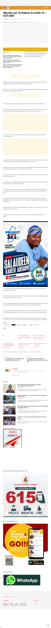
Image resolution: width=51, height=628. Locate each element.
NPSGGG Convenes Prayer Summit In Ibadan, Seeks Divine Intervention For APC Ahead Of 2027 (12, 61)
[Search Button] (47, 8)
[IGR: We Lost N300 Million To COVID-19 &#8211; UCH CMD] (40, 339)
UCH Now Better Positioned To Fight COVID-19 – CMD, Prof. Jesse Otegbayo (25, 344)
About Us (17, 603)
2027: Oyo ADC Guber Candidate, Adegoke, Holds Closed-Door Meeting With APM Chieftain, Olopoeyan (12, 66)
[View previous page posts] (12, 71)
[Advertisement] (25, 2)
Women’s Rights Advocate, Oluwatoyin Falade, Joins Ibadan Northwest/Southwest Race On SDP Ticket (12, 57)
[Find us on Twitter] (36, 603)
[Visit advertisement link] (25, 254)
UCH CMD (38, 351)
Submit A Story (6, 605)
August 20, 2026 (25, 419)
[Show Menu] (44, 8)
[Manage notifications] (48, 625)
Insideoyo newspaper (23, 351)
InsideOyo (15, 368)
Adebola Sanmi (20, 387)
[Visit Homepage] (6, 8)
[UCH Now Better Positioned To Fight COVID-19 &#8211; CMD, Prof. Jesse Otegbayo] (25, 339)
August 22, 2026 (27, 387)
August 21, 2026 (27, 398)
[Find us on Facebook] (34, 603)
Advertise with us (14, 605)
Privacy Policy (23, 603)
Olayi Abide (20, 419)
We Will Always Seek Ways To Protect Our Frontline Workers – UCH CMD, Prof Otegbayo (9, 344)
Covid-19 (7, 351)
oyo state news (31, 351)
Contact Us (11, 603)
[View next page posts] (14, 71)
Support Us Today (22, 605)
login (7, 428)
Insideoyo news (14, 351)
